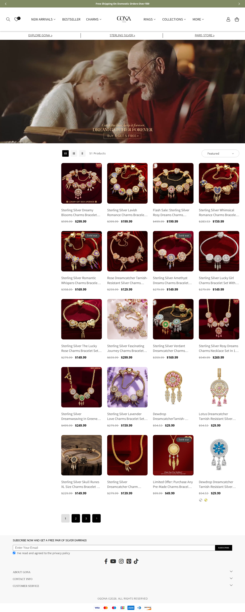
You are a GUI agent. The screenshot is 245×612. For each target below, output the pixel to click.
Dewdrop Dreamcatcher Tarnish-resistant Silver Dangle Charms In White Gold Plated (216, 484)
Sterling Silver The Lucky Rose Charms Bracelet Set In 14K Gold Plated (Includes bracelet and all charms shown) (79, 348)
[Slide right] (239, 4)
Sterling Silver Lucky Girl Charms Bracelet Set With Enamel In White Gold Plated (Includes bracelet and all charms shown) (217, 280)
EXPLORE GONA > (40, 35)
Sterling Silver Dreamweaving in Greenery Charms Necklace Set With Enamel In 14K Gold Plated (80, 416)
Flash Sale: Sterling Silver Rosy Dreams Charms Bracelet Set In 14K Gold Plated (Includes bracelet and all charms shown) (171, 212)
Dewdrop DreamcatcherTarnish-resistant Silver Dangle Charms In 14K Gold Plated (172, 416)
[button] (43, 19)
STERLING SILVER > (122, 35)
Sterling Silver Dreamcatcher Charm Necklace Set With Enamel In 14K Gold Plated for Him (126, 484)
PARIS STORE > (204, 35)
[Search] (8, 19)
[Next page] (96, 518)
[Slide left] (6, 4)
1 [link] (65, 518)
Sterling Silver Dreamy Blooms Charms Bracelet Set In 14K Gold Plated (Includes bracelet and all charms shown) (79, 212)
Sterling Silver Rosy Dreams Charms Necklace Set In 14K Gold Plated (219, 348)
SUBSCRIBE (223, 548)
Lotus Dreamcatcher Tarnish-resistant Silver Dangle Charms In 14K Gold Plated (218, 416)
